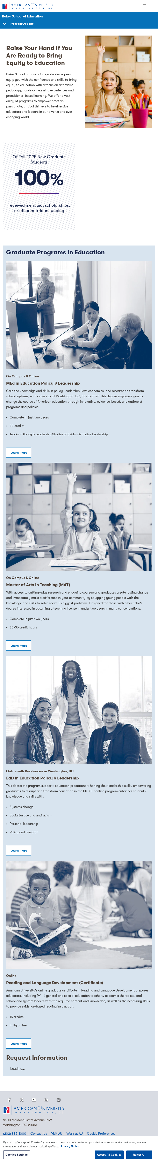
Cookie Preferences (101, 1133)
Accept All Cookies (109, 1154)
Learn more (18, 452)
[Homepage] (79, 1110)
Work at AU (74, 1133)
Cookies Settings (17, 1154)
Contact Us (38, 1133)
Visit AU (56, 1133)
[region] (79, 1149)
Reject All (139, 1154)
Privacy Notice (70, 1146)
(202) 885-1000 (14, 1133)
